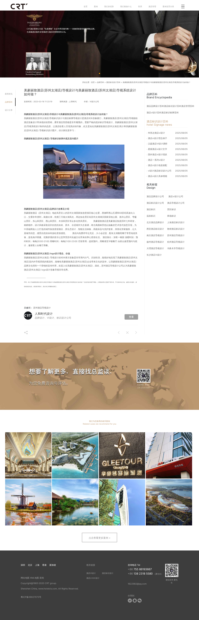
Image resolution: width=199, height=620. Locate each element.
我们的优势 (109, 6)
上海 (37, 565)
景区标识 (171, 209)
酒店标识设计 (107, 573)
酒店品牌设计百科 (155, 106)
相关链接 (90, 565)
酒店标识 (151, 209)
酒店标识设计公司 (155, 203)
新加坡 (52, 565)
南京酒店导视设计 (155, 235)
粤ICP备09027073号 (31, 597)
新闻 (42, 577)
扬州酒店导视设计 (155, 241)
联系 (140, 6)
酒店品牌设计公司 (155, 196)
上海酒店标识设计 (176, 222)
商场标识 (171, 216)
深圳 (23, 565)
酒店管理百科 (187, 106)
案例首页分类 (168, 6)
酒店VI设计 (91, 573)
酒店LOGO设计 (92, 578)
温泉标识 (151, 216)
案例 (96, 6)
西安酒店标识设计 (155, 228)
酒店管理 (152, 6)
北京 (30, 565)
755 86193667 (143, 569)
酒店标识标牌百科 (170, 112)
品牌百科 (100, 82)
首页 (85, 6)
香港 (44, 565)
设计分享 (8, 110)
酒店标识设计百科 (113, 82)
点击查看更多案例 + (99, 537)
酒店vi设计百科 (154, 112)
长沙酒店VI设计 (154, 254)
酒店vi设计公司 (175, 196)
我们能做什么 (126, 6)
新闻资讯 (8, 94)
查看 (131, 316)
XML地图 (34, 577)
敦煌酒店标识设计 (176, 228)
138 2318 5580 (144, 573)
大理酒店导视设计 (155, 248)
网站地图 (25, 577)
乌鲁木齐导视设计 (176, 248)
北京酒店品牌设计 (155, 222)
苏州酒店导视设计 (42, 307)
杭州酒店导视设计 (176, 241)
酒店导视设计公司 (114, 265)
